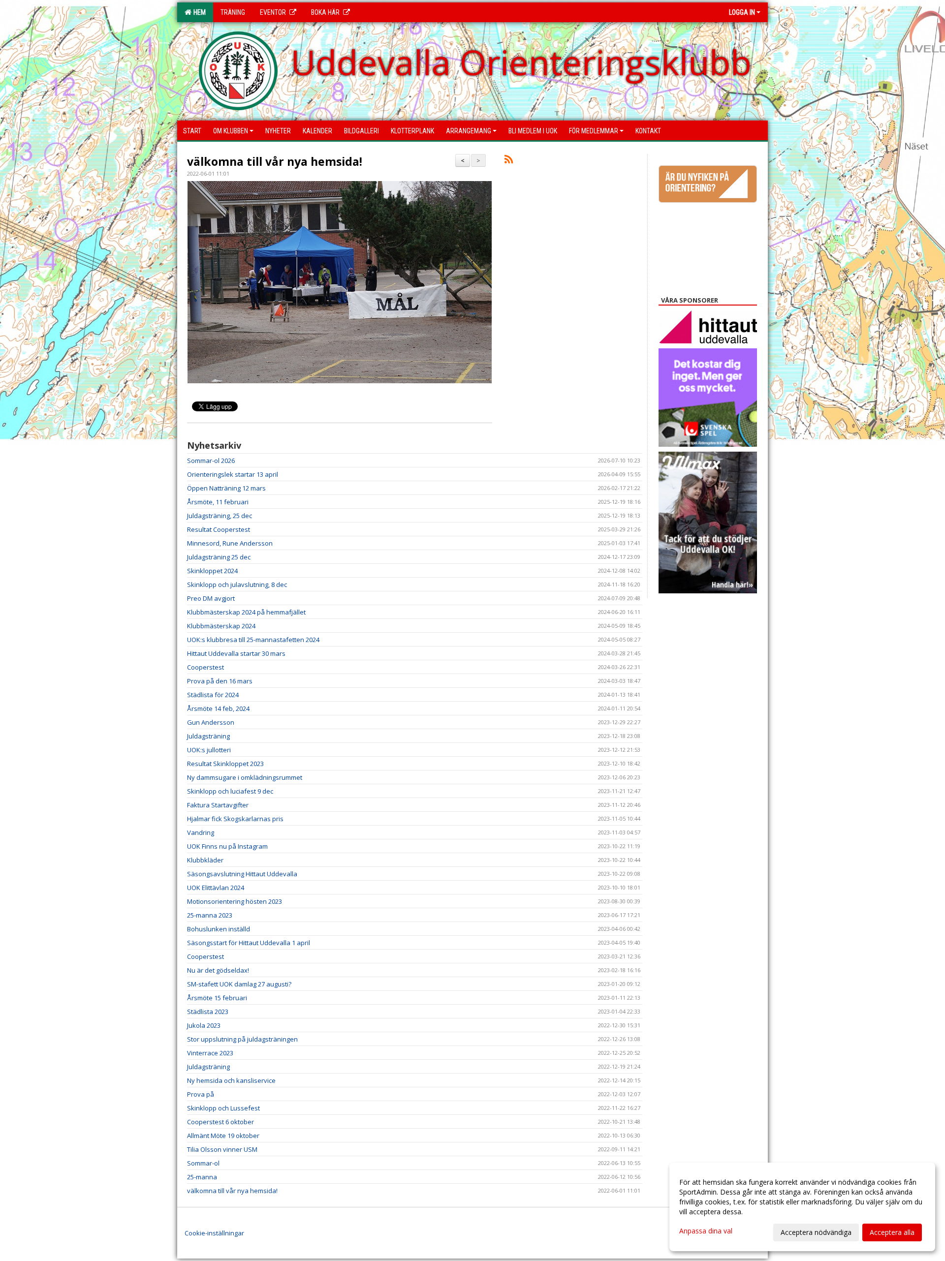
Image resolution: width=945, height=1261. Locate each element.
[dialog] (802, 1207)
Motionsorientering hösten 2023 (234, 901)
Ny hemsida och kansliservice (231, 1080)
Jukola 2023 (203, 1025)
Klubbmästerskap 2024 (221, 625)
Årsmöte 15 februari (217, 997)
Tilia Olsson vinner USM (222, 1149)
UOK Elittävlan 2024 (215, 887)
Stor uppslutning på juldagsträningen (242, 1039)
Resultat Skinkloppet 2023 (225, 763)
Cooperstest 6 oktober (220, 1121)
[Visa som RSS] (508, 160)
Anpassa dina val (705, 1231)
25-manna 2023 (209, 915)
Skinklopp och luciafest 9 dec (230, 791)
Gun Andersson (210, 722)
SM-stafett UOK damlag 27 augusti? (239, 984)
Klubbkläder (205, 860)
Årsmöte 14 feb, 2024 (218, 708)
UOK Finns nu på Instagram (227, 846)
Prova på (200, 1094)
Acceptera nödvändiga (816, 1232)
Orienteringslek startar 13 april (232, 474)
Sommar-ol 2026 (211, 460)
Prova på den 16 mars (219, 681)
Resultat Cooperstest (218, 529)
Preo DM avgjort (211, 598)
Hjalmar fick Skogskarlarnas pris (235, 818)
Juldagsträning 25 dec (219, 557)
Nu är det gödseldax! (218, 970)
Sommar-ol (203, 1163)
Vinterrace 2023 (210, 1052)
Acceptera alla (892, 1232)
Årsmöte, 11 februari (218, 501)
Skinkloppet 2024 (212, 570)
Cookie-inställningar (214, 1233)
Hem (198, 12)
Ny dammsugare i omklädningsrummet (244, 777)
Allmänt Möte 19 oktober (223, 1135)
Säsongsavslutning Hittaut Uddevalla (242, 873)
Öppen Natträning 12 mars (226, 488)
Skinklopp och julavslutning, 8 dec (237, 584)
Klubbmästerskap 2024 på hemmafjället (246, 612)
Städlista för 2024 (213, 694)
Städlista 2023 (207, 1011)
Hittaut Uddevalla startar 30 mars (236, 653)
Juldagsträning (208, 736)
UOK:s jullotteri (209, 749)
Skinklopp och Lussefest (223, 1108)
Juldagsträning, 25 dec (219, 515)
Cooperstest (205, 667)
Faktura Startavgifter (218, 804)
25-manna (202, 1176)
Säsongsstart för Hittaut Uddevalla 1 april (248, 942)
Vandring (200, 832)
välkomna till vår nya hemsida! (274, 161)
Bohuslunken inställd (218, 928)
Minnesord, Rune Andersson (230, 543)
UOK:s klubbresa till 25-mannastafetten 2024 (253, 639)
